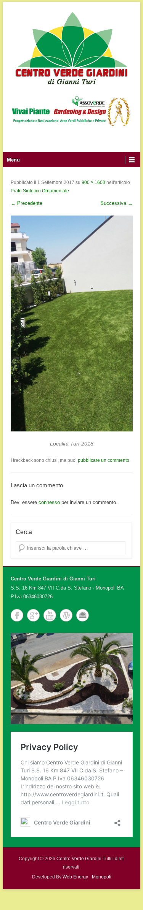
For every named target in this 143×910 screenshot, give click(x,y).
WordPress (66, 615)
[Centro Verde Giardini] (72, 48)
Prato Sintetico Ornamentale (40, 190)
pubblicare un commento (103, 460)
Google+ (33, 615)
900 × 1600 (93, 182)
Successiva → (116, 203)
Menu (13, 160)
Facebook (17, 615)
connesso (49, 502)
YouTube (49, 615)
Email (82, 615)
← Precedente (26, 203)
